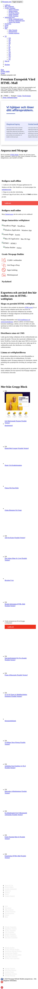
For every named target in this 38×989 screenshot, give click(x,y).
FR (10, 43)
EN (10, 38)
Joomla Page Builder (14, 22)
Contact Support (10, 896)
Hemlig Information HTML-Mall (15, 605)
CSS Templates (9, 932)
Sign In (7, 61)
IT (9, 45)
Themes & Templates (11, 922)
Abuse (7, 894)
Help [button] (6, 28)
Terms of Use (9, 885)
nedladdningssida (6, 189)
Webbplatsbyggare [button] (10, 17)
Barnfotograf (9, 425)
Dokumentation (13, 31)
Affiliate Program (10, 911)
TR (10, 52)
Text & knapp (26, 96)
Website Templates (14, 9)
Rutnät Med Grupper (17, 448)
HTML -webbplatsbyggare (16, 19)
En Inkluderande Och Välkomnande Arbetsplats (16, 813)
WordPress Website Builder (13, 951)
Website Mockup (10, 975)
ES (9, 47)
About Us (8, 891)
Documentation (9, 913)
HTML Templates (13, 16)
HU (10, 56)
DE (10, 40)
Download (8, 908)
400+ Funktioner (9, 6)
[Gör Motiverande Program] (17, 419)
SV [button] (6, 36)
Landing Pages (9, 972)
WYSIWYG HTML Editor (13, 955)
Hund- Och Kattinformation (13, 465)
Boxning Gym (9, 580)
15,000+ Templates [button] (10, 8)
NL (10, 42)
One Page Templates (11, 937)
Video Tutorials (13, 30)
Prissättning (8, 23)
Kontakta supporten (14, 33)
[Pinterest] (2, 988)
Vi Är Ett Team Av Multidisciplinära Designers (16, 695)
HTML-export (29, 307)
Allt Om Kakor (15, 538)
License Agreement (11, 889)
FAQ (6, 906)
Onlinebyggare (9, 214)
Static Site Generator (11, 956)
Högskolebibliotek (10, 721)
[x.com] (2, 985)
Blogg (6, 27)
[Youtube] (2, 982)
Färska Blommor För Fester (13, 510)
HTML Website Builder (12, 949)
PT (9, 50)
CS (10, 57)
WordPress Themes (14, 13)
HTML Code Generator (12, 958)
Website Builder (10, 948)
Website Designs (13, 11)
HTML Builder (14, 154)
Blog (6, 917)
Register (7, 64)
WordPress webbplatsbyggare (17, 20)
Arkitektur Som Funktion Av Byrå (15, 767)
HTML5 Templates (11, 936)
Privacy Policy (9, 887)
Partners (7, 892)
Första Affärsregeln (16, 675)
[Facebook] (2, 980)
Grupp (19, 96)
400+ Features (9, 910)
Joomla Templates (13, 14)
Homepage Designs (11, 974)
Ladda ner (7, 5)
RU (10, 54)
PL (9, 49)
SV (10, 59)
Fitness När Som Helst (12, 488)
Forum (6, 25)
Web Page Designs (10, 970)
